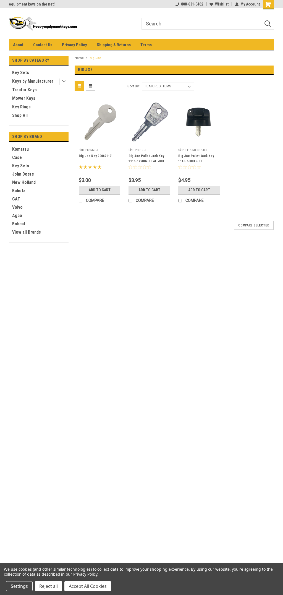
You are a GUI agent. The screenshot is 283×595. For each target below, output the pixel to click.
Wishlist (222, 4)
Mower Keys (23, 98)
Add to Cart (100, 190)
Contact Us (42, 44)
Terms (146, 44)
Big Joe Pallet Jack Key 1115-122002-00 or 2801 (146, 158)
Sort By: (133, 86)
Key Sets (20, 72)
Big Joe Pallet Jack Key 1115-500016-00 (196, 158)
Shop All (20, 115)
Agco (17, 215)
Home (79, 58)
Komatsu (20, 149)
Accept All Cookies (88, 586)
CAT (16, 199)
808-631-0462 (192, 4)
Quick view (99, 141)
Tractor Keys (24, 89)
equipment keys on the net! (32, 4)
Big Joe (95, 58)
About (18, 44)
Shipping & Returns (114, 44)
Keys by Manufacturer (32, 81)
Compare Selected (253, 225)
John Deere (23, 174)
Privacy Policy (74, 44)
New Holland (24, 182)
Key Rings (21, 106)
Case (17, 157)
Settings (19, 586)
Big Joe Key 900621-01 (96, 156)
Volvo (17, 207)
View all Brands (26, 232)
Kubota (18, 190)
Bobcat (18, 223)
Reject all (48, 586)
